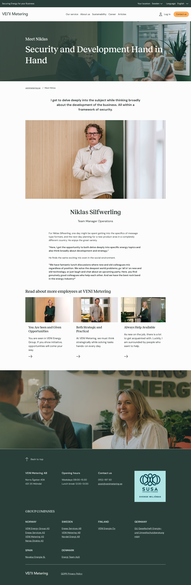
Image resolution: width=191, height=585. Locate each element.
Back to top (37, 459)
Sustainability (99, 14)
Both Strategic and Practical (89, 329)
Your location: (144, 3)
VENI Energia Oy (106, 528)
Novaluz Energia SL (35, 557)
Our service (72, 14)
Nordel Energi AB (71, 536)
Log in (167, 14)
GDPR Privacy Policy (71, 573)
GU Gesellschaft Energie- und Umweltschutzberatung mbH (149, 532)
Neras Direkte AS (34, 540)
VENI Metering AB (71, 532)
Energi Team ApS (71, 557)
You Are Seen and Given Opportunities (44, 329)
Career (112, 14)
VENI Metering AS (34, 536)
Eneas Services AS (35, 532)
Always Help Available (139, 327)
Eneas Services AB (71, 528)
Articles (122, 14)
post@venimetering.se (110, 483)
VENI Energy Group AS (37, 528)
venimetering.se (32, 88)
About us (85, 14)
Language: (171, 3)
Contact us (181, 14)
